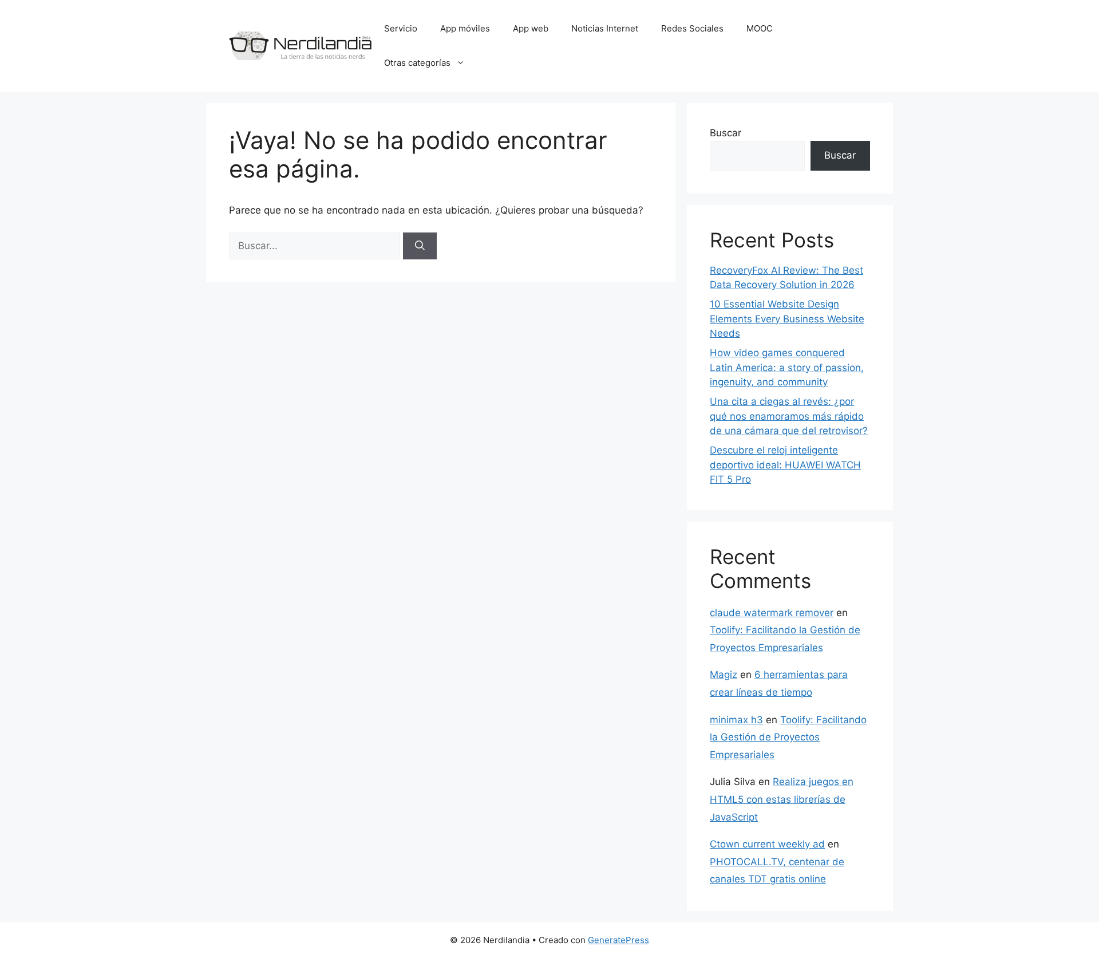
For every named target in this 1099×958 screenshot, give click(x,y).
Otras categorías (417, 62)
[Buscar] (420, 246)
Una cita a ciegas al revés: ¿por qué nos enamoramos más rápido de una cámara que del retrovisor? (789, 416)
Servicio (400, 28)
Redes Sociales (692, 28)
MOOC (759, 28)
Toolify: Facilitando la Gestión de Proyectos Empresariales (788, 737)
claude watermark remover (771, 612)
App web (530, 28)
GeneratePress (618, 940)
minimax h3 (736, 720)
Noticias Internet (604, 28)
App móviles (465, 28)
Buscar (725, 133)
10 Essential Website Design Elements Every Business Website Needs (787, 318)
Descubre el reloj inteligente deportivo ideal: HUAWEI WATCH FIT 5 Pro (785, 464)
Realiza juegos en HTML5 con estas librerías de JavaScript (781, 799)
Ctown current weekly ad (767, 844)
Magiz (723, 674)
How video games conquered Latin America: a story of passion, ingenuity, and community (787, 367)
